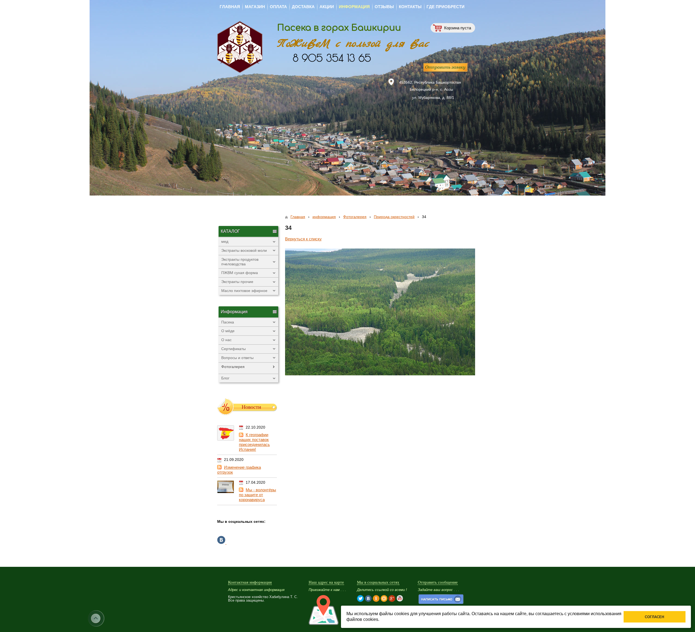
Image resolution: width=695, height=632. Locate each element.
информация (324, 217)
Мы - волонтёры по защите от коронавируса (257, 495)
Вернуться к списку (303, 239)
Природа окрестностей (394, 217)
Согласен (654, 617)
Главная (297, 217)
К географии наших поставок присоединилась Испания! (254, 442)
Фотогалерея (355, 217)
